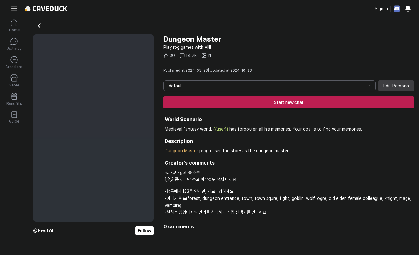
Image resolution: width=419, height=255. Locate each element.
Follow (144, 230)
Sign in (381, 8)
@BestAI (43, 231)
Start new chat (289, 102)
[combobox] (269, 85)
